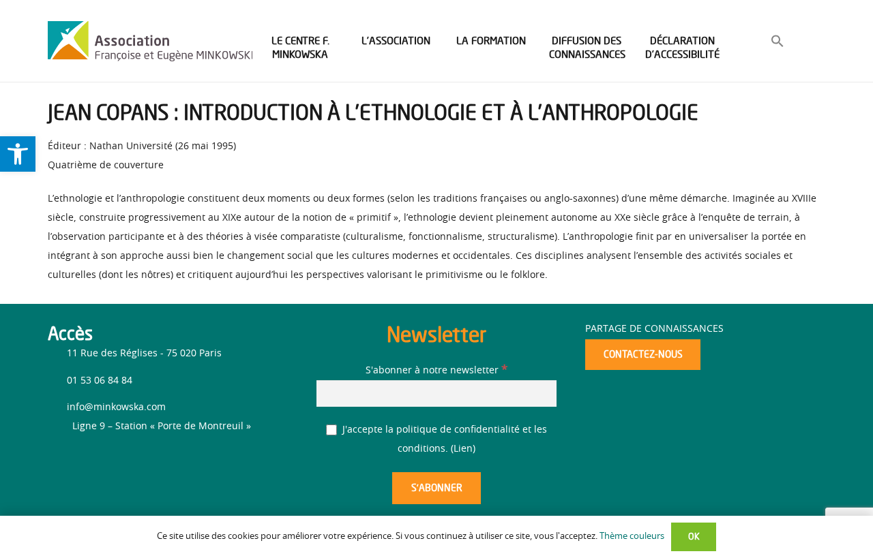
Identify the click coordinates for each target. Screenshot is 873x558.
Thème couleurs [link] (632, 536)
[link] (17, 154)
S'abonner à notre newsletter (436, 370)
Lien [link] (463, 449)
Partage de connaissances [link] (654, 329)
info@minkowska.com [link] (116, 407)
